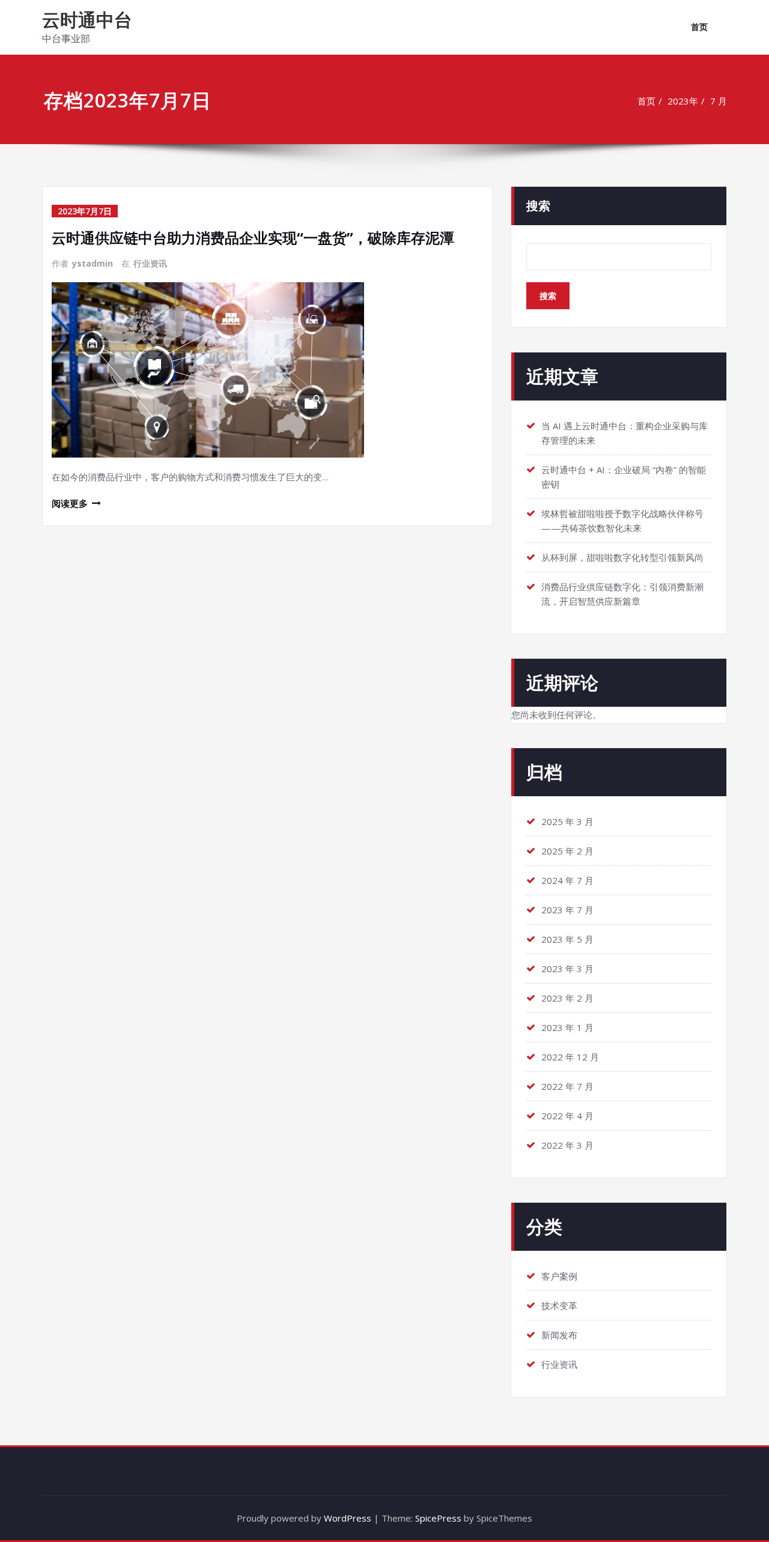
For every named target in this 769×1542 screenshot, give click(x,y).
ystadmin (92, 263)
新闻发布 (559, 1335)
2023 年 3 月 (567, 969)
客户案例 (559, 1276)
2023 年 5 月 (567, 939)
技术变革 (559, 1305)
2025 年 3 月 (567, 821)
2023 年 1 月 (567, 1027)
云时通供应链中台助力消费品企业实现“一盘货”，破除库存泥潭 (253, 237)
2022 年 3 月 (567, 1145)
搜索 (538, 206)
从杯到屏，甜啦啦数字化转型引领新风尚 (622, 557)
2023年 (682, 101)
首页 (699, 26)
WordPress (347, 1518)
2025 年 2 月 (567, 851)
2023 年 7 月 (567, 910)
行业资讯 (150, 263)
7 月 (718, 101)
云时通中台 (87, 19)
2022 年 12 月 (570, 1057)
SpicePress (438, 1518)
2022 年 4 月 (567, 1116)
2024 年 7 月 (567, 880)
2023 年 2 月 (567, 998)
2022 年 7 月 (567, 1086)
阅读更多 (70, 503)
